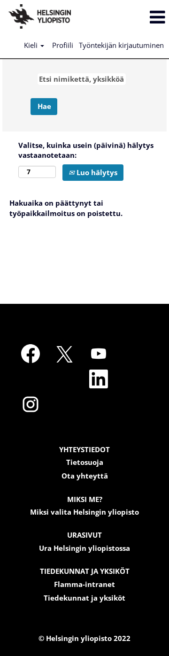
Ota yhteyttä (84, 476)
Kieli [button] (31, 45)
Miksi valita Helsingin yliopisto (84, 512)
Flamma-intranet (84, 584)
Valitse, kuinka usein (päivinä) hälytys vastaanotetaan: (86, 150)
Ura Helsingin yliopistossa (84, 548)
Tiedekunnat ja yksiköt (84, 598)
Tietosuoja (84, 462)
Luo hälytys (96, 172)
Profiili (62, 45)
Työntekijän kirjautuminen (121, 45)
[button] (141, 17)
